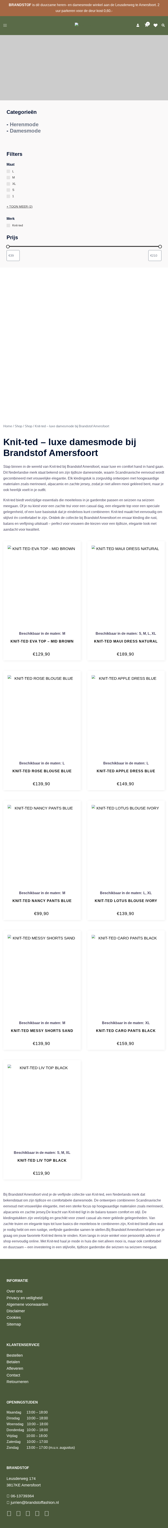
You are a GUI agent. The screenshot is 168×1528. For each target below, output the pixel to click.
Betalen (13, 1362)
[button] (163, 25)
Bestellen (15, 1355)
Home (7, 426)
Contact (13, 1375)
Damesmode (25, 131)
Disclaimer (16, 1311)
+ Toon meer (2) (20, 206)
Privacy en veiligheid (24, 1298)
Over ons (15, 1291)
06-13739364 (22, 1496)
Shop (18, 426)
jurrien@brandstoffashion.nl (34, 1502)
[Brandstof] (84, 25)
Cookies (14, 1317)
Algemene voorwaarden (27, 1304)
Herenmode (24, 124)
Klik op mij (157, 25)
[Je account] (137, 25)
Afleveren (15, 1368)
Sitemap (14, 1324)
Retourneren (17, 1382)
